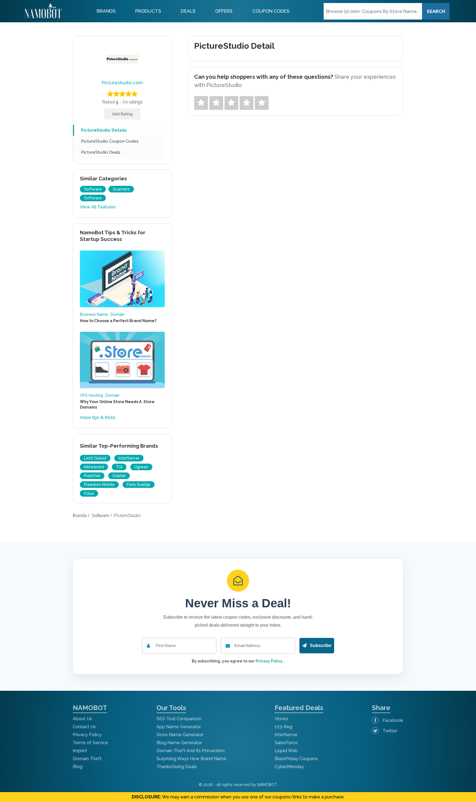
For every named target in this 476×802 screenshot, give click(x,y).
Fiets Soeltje (138, 484)
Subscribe (320, 645)
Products (148, 11)
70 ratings (133, 102)
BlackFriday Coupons (296, 758)
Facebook (392, 720)
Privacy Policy (269, 661)
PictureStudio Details (104, 130)
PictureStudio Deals (100, 152)
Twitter (389, 730)
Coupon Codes (271, 11)
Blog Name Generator (179, 742)
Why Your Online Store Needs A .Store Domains (117, 404)
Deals (188, 11)
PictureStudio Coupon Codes (110, 141)
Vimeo (281, 718)
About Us (82, 718)
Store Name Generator (180, 734)
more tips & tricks (97, 417)
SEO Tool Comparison (178, 718)
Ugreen (141, 467)
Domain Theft (87, 758)
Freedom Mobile (99, 484)
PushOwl (92, 476)
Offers (223, 11)
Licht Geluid (95, 458)
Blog (77, 766)
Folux (89, 493)
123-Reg (283, 726)
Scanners (121, 189)
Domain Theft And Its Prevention (190, 750)
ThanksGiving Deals (176, 766)
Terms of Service (90, 742)
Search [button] (436, 11)
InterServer (128, 458)
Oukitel (119, 476)
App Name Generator (178, 726)
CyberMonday (289, 766)
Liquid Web (286, 750)
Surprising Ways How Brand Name (191, 758)
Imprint (80, 750)
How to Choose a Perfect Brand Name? (118, 321)
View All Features (98, 207)
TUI (119, 467)
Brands (106, 11)
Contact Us (84, 726)
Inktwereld (94, 467)
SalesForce (286, 742)
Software (93, 189)
